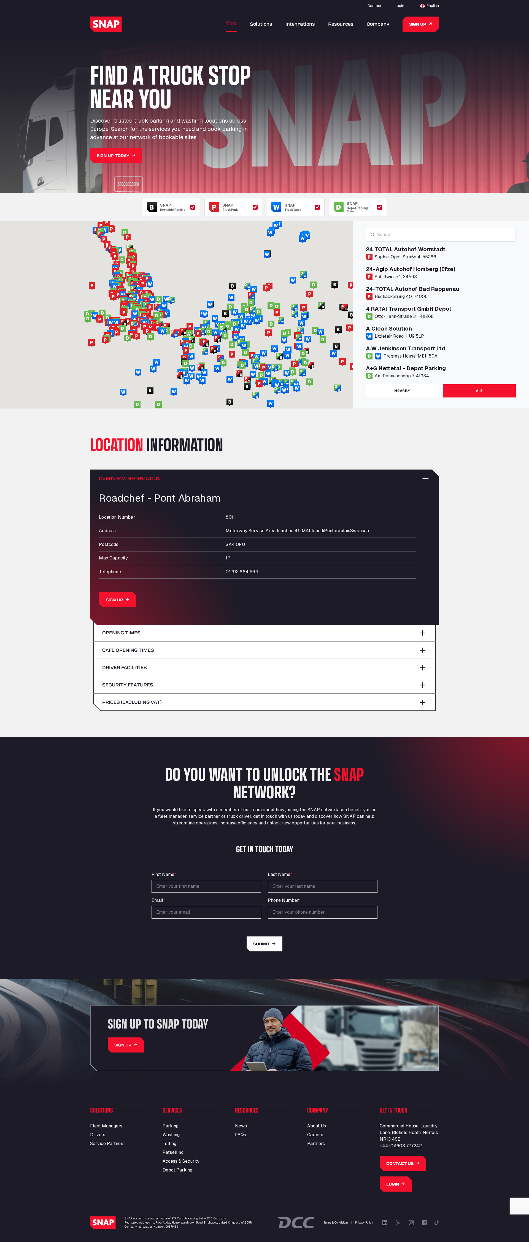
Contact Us (400, 1163)
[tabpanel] (441, 304)
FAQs (240, 1135)
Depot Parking (177, 1170)
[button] (252, 356)
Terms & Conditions (336, 1222)
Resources (340, 24)
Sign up (417, 24)
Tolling (169, 1143)
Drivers (97, 1135)
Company (378, 24)
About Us (316, 1126)
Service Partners (107, 1143)
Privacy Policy (364, 1222)
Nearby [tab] (402, 390)
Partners (316, 1143)
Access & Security (181, 1161)
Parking (171, 1126)
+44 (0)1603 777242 (401, 1146)
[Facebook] (424, 1222)
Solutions (261, 24)
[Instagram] (411, 1222)
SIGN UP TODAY (113, 155)
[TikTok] (436, 1222)
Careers (315, 1135)
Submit (261, 943)
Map (231, 23)
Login (399, 5)
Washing (171, 1135)
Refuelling (173, 1152)
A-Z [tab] (479, 390)
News (241, 1126)
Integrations (300, 24)
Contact (374, 5)
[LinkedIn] (385, 1222)
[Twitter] (398, 1222)
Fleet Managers (106, 1126)
